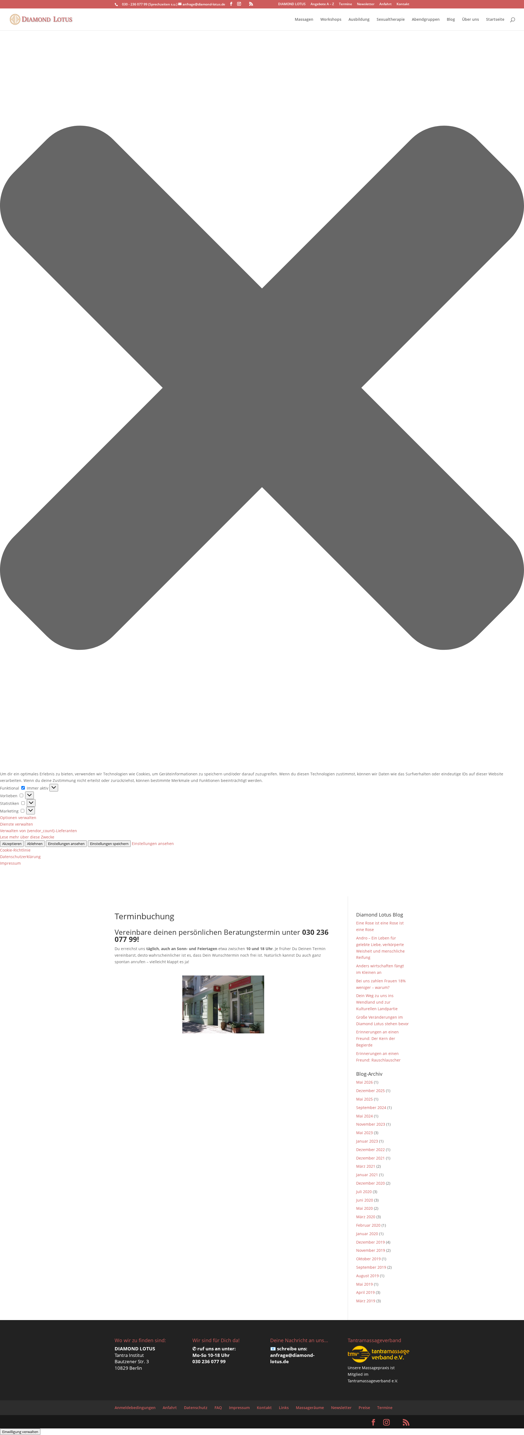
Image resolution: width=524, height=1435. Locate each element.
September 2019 (371, 1267)
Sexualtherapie (391, 19)
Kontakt (403, 4)
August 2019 (367, 1275)
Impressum (10, 863)
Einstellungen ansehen (66, 843)
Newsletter (365, 4)
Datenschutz (195, 1407)
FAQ (218, 1407)
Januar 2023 (367, 1141)
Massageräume (310, 1407)
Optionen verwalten (18, 817)
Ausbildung (359, 19)
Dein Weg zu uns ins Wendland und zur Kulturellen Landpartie (377, 1002)
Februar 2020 (368, 1225)
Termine (345, 4)
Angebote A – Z (322, 4)
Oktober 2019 (368, 1258)
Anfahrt (385, 4)
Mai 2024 (364, 1116)
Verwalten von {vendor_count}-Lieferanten (38, 830)
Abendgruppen (426, 19)
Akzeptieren (12, 843)
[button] (262, 389)
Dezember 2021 (370, 1158)
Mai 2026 (364, 1082)
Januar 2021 (367, 1174)
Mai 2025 (364, 1099)
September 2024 (371, 1107)
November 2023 (370, 1124)
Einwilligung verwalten (20, 1431)
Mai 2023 (364, 1132)
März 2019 (365, 1300)
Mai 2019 (364, 1284)
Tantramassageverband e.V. (373, 1380)
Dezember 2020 (370, 1183)
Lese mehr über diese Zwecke (27, 837)
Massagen (304, 19)
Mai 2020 (364, 1208)
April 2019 (365, 1292)
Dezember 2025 (370, 1090)
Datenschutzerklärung (20, 856)
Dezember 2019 (370, 1242)
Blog (451, 19)
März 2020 (365, 1216)
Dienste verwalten (16, 824)
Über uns (470, 19)
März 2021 (365, 1166)
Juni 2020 (364, 1200)
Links (284, 1407)
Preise (364, 1407)
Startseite (495, 19)
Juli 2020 (364, 1191)
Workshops (330, 19)
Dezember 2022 (370, 1149)
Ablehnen (35, 843)
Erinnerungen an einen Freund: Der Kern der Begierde (377, 1038)
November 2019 (370, 1250)
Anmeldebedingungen (135, 1407)
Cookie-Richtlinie (15, 850)
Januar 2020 (367, 1233)
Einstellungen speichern (109, 843)
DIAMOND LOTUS (292, 4)
